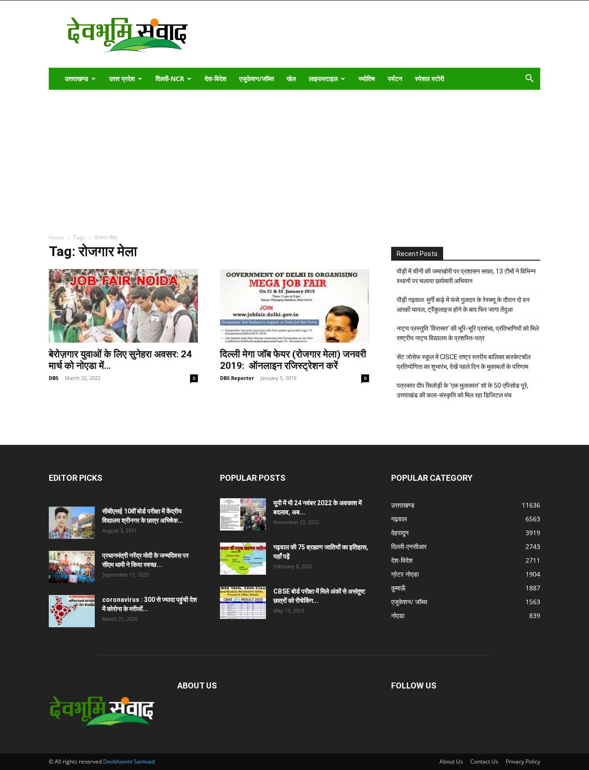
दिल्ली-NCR (170, 78)
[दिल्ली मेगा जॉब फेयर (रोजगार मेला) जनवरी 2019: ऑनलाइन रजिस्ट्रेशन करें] (294, 306)
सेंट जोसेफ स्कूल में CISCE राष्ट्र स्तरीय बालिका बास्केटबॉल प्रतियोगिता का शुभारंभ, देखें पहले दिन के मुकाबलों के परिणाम (464, 361)
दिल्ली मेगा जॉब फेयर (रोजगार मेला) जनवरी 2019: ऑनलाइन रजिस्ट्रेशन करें (293, 360)
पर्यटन (395, 78)
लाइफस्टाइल (323, 78)
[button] (529, 79)
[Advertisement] (294, 158)
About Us (451, 761)
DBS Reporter (237, 377)
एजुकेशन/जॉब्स (256, 78)
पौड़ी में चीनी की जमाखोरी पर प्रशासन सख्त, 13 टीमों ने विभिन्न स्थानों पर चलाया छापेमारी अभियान (466, 276)
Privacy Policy (523, 761)
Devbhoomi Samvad (129, 761)
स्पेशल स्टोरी (429, 78)
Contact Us (484, 761)
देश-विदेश (215, 78)
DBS (53, 377)
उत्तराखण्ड (76, 78)
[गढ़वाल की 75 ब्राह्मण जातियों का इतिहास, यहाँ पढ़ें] (243, 558)
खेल (291, 78)
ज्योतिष (366, 78)
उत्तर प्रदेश (122, 78)
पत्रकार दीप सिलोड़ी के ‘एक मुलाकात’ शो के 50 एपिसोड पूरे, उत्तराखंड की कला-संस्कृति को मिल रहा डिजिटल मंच (462, 390)
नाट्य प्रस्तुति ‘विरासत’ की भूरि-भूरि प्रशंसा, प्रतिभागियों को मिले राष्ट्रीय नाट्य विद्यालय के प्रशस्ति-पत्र (468, 333)
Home (56, 237)
